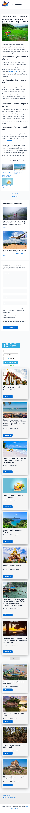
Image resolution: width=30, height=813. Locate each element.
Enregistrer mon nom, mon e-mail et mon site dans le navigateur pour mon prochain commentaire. (14, 310)
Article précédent (15, 193)
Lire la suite (8, 396)
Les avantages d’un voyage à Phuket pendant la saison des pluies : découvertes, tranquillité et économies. (14, 602)
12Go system (12, 365)
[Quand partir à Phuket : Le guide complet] (7, 181)
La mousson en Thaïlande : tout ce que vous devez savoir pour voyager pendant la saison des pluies (7, 173)
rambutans (9, 140)
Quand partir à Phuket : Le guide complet (13, 496)
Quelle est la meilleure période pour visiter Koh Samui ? (19, 172)
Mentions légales (7, 795)
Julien (6, 389)
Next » (17, 659)
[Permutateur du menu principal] (27, 4)
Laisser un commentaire (8, 226)
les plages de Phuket (13, 71)
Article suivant (15, 196)
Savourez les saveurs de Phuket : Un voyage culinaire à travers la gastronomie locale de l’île (14, 423)
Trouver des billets (12, 362)
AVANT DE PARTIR (19, 226)
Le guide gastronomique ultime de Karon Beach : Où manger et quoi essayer (15, 640)
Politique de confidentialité (9, 797)
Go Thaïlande (16, 5)
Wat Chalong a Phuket (11, 387)
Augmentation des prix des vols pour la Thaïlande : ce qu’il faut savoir (15, 251)
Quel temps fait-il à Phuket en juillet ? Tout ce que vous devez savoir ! (14, 460)
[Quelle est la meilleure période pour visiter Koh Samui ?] (19, 167)
